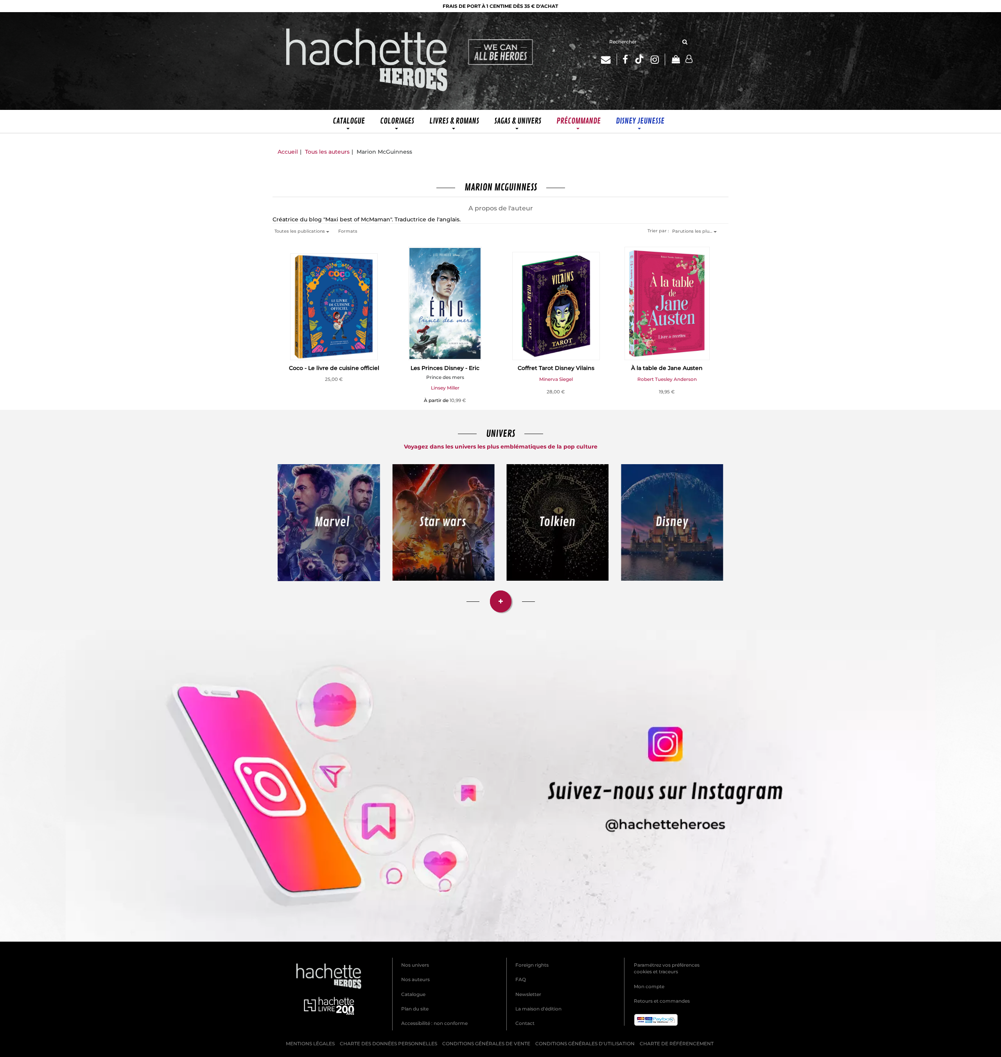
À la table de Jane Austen (667, 367)
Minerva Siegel (556, 379)
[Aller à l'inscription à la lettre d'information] (609, 59)
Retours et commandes (662, 1001)
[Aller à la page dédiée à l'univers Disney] (672, 522)
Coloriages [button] (397, 121)
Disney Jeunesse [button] (640, 121)
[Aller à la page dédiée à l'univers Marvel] (329, 522)
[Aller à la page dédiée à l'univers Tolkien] (557, 522)
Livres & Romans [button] (454, 121)
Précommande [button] (578, 121)
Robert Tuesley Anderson (667, 379)
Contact (525, 1023)
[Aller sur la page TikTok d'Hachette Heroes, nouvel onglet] (639, 59)
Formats (347, 231)
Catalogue (413, 994)
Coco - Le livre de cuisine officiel (334, 367)
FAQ (520, 979)
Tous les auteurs (327, 151)
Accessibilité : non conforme (434, 1023)
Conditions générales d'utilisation (585, 1043)
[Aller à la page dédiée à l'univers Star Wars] (443, 522)
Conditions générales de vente (486, 1043)
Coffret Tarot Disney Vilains (556, 367)
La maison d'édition (538, 1009)
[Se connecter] (688, 59)
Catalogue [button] (349, 121)
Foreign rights (532, 965)
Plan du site (415, 1009)
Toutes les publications (300, 231)
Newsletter (528, 994)
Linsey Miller (445, 388)
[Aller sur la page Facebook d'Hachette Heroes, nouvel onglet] (625, 59)
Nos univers (415, 965)
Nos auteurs (415, 979)
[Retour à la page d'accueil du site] (367, 61)
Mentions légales (310, 1043)
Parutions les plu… (693, 231)
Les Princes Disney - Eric (445, 367)
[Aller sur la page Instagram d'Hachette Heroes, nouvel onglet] (658, 59)
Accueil (288, 151)
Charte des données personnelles (388, 1043)
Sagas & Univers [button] (517, 121)
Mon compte (649, 986)
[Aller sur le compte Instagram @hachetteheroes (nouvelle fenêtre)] (500, 786)
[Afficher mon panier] (675, 60)
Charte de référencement (677, 1043)
